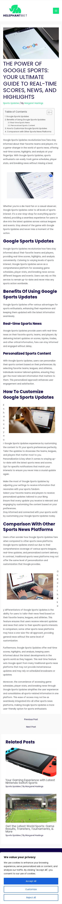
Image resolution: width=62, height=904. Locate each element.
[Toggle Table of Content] (48, 112)
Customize (31, 889)
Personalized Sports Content (23, 125)
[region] (31, 878)
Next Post (31, 726)
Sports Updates (11, 103)
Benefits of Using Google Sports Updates (26, 119)
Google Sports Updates (17, 116)
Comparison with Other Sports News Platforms (29, 131)
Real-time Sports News (20, 122)
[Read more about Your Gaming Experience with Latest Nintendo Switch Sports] (31, 762)
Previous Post (31, 719)
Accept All (31, 881)
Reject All (31, 897)
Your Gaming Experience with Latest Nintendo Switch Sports (30, 781)
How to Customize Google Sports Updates (27, 128)
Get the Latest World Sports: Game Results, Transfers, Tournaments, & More (30, 828)
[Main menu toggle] (56, 11)
